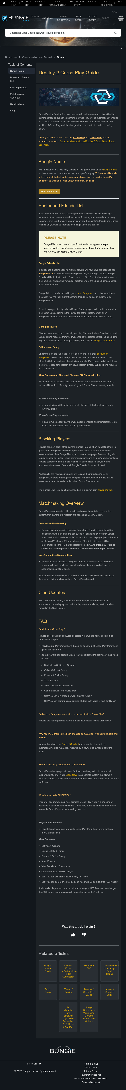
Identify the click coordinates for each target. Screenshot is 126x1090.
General (61, 57)
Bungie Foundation (63, 18)
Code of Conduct (70, 744)
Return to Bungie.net (91, 1082)
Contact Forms (92, 18)
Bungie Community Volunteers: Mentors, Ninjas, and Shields (89, 1014)
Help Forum (78, 18)
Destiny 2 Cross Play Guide (88, 992)
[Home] (15, 18)
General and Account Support (37, 57)
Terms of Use (91, 1067)
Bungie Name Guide (47, 968)
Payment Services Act (91, 1074)
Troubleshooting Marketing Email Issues (109, 969)
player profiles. (105, 489)
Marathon (47, 18)
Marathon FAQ (89, 967)
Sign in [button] (114, 18)
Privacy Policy (90, 1071)
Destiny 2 (35, 18)
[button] (73, 935)
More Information (49, 191)
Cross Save (71, 774)
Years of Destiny (68, 990)
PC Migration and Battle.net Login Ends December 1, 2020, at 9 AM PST (68, 1017)
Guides (105, 18)
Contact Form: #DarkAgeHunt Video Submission (68, 971)
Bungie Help (11, 57)
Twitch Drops (48, 990)
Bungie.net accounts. (105, 340)
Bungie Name (110, 169)
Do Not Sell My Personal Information (90, 1078)
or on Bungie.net (85, 293)
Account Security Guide (109, 992)
